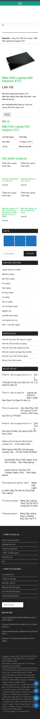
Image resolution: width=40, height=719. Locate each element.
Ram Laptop (6, 288)
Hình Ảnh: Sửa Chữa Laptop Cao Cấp (15, 348)
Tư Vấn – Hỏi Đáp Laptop (10, 553)
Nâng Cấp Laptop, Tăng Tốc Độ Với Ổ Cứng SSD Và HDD (29, 503)
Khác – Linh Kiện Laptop (11, 325)
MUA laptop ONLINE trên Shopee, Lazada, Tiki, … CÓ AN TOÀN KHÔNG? (19, 450)
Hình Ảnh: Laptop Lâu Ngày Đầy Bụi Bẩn (16, 352)
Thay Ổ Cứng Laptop (22, 704)
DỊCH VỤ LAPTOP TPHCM (20, 14)
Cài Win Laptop (10, 689)
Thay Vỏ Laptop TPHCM (11, 692)
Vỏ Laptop (6, 297)
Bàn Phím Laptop (8, 279)
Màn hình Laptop (26, 38)
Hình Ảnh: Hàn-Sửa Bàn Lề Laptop (14, 344)
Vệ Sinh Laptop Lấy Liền (11, 684)
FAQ (3, 561)
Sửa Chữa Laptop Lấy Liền (12, 675)
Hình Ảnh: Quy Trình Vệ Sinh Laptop (15, 356)
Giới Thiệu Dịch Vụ (8, 574)
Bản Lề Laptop (7, 302)
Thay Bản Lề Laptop (15, 706)
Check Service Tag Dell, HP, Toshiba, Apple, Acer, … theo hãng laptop (19, 472)
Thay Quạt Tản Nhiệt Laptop (11, 709)
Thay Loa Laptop (29, 706)
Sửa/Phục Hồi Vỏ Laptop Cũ (20, 694)
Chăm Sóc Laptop (23, 689)
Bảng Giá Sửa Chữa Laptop (11, 587)
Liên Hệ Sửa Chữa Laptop (10, 596)
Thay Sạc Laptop (9, 711)
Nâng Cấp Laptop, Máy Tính (13, 697)
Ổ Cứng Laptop (7, 293)
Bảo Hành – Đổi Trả (8, 583)
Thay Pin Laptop (7, 704)
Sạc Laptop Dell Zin (23, 711)
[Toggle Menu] (20, 3)
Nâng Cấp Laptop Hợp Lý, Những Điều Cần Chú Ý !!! (28, 516)
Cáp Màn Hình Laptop (10, 316)
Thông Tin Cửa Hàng (9, 579)
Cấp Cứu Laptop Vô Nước (17, 682)
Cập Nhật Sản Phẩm (9, 544)
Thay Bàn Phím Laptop (11, 701)
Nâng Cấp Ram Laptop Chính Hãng (24, 699)
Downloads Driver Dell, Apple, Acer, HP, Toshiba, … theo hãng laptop (21, 461)
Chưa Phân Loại (7, 557)
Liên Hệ (7, 87)
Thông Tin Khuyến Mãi (9, 549)
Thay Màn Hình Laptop (28, 701)
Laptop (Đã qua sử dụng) (11, 270)
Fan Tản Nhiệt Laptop (10, 306)
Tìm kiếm (30, 254)
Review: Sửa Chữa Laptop (11, 360)
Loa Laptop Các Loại (9, 320)
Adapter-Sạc (6, 311)
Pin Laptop (6, 283)
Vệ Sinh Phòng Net (13, 687)
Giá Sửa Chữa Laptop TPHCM (21, 672)
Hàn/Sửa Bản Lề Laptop (18, 680)
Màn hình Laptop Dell (16, 107)
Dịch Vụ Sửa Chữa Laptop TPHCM (15, 670)
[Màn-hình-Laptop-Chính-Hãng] (20, 60)
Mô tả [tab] (7, 115)
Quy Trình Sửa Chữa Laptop (11, 591)
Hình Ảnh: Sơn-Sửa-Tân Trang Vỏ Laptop (17, 339)
